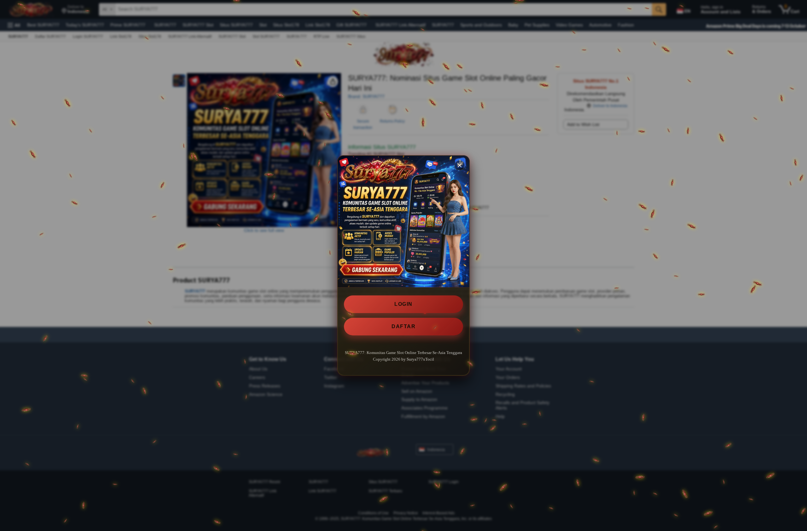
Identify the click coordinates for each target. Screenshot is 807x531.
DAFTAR (403, 326)
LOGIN (403, 304)
